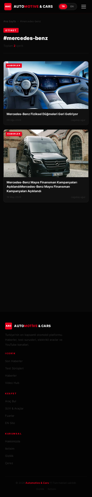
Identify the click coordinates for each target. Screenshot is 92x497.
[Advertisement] (46, 250)
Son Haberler (14, 361)
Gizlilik (9, 456)
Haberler (11, 375)
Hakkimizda (12, 441)
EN (72, 6)
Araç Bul (10, 401)
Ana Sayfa (9, 21)
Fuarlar (9, 415)
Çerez (9, 463)
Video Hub (12, 382)
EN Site (10, 423)
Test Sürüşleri (14, 368)
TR (63, 6)
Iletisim (9, 448)
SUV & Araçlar (14, 408)
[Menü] (84, 6)
